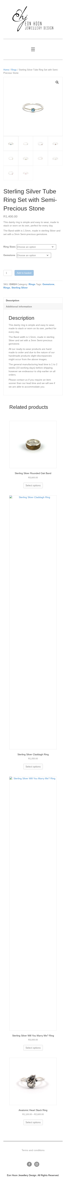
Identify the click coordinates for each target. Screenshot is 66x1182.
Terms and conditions (33, 1150)
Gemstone (9, 255)
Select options (33, 485)
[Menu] (33, 49)
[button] (57, 82)
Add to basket (24, 273)
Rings (14, 69)
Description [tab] (12, 300)
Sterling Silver (20, 287)
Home (6, 69)
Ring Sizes (9, 246)
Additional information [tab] (19, 306)
